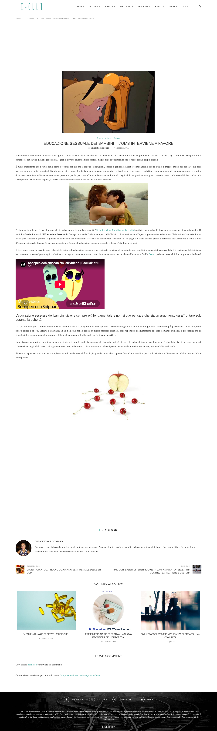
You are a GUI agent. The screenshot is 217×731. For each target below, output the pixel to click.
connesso (32, 664)
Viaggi (172, 6)
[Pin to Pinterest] (112, 530)
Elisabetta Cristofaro (100, 148)
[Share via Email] (115, 530)
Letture (93, 6)
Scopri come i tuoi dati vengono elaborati (80, 675)
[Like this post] (102, 530)
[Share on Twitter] (109, 530)
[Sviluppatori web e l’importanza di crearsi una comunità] (170, 610)
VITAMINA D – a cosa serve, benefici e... (47, 634)
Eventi (158, 6)
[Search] (199, 6)
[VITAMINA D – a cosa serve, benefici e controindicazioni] (46, 610)
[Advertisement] (108, 46)
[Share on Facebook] (105, 530)
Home (18, 18)
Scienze (109, 6)
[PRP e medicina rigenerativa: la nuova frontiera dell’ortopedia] (108, 610)
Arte (79, 6)
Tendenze (143, 6)
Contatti (186, 6)
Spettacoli (125, 6)
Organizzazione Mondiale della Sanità (115, 230)
